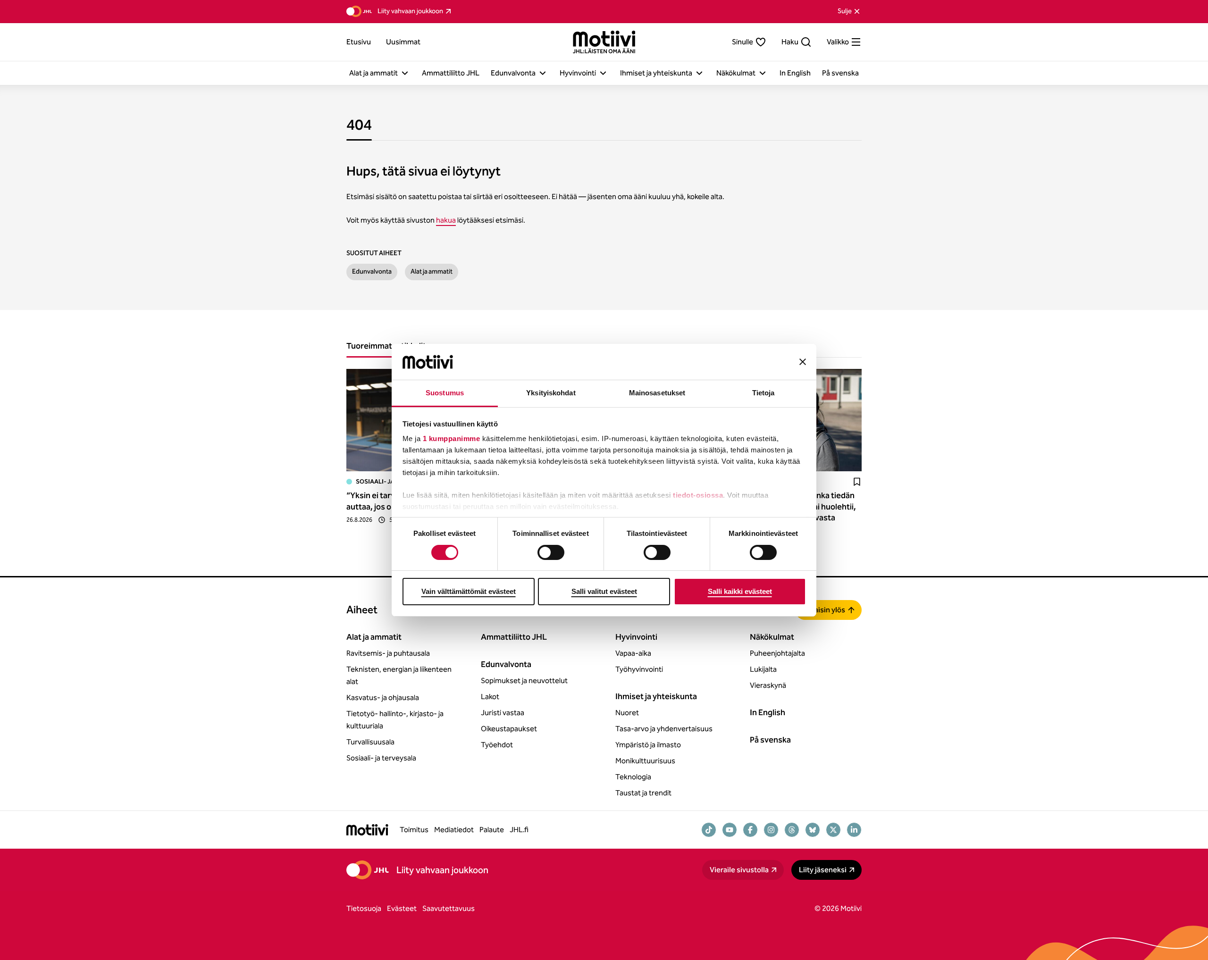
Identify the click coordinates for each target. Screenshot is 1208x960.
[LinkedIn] (854, 829)
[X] (833, 829)
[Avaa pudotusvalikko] (405, 73)
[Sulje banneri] (802, 362)
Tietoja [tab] (763, 393)
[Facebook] (750, 829)
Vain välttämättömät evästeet (468, 591)
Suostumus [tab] (445, 393)
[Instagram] (771, 829)
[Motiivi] (604, 42)
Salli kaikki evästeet (740, 591)
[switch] (550, 552)
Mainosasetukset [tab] (657, 393)
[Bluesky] (812, 829)
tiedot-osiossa (698, 495)
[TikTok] (708, 829)
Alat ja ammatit (432, 271)
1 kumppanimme (451, 438)
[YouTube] (729, 829)
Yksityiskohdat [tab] (550, 393)
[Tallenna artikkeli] (857, 481)
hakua (446, 220)
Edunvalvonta (372, 271)
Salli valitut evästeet (604, 591)
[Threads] (791, 829)
